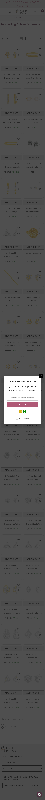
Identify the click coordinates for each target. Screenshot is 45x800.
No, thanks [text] (24, 418)
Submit (22, 404)
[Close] (41, 376)
